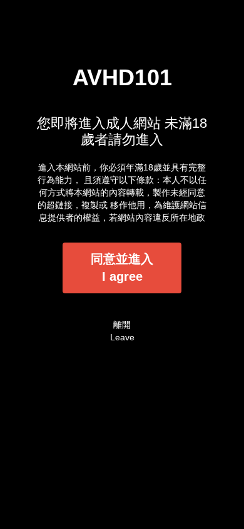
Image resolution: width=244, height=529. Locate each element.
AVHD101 (122, 77)
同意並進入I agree (122, 268)
